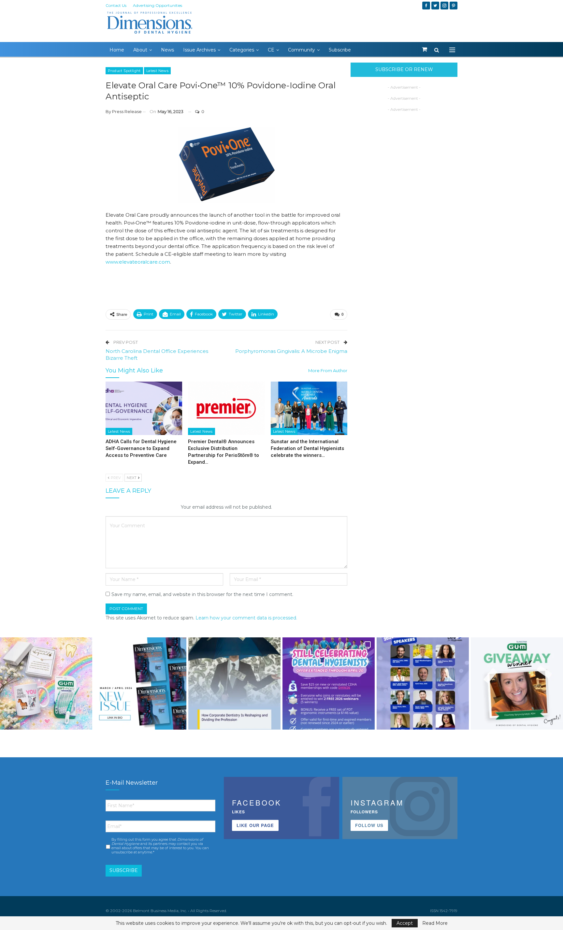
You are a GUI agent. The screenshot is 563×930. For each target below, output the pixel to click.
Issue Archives (199, 50)
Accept (405, 923)
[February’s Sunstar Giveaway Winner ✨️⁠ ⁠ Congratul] (517, 683)
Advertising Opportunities (157, 5)
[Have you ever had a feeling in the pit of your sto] (140, 683)
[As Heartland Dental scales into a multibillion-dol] (234, 683)
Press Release (127, 111)
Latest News (157, 70)
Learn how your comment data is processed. (246, 618)
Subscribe (340, 50)
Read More (435, 923)
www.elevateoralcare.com (138, 262)
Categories (241, 50)
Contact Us (116, 5)
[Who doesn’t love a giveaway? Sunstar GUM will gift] (46, 683)
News (167, 50)
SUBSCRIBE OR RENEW (404, 69)
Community (301, 50)
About (140, 50)
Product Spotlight (124, 70)
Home (116, 50)
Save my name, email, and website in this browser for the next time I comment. (202, 594)
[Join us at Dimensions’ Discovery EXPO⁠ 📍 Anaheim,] (423, 683)
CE (271, 50)
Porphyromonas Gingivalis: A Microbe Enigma (291, 351)
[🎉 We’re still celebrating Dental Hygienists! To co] (328, 683)
